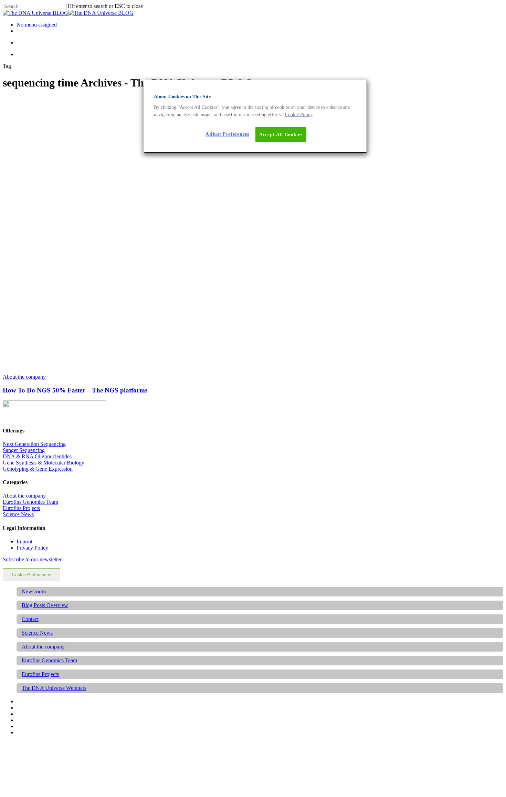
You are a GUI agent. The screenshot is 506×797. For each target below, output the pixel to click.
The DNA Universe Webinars (54, 688)
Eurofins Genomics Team (30, 502)
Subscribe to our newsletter (32, 559)
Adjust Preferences (227, 134)
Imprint (24, 541)
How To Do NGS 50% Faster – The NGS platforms (75, 390)
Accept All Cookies (281, 134)
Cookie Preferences (31, 574)
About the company (24, 377)
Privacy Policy (32, 548)
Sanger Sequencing (24, 450)
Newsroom (34, 591)
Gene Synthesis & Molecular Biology (43, 463)
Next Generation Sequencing (34, 444)
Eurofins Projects (21, 508)
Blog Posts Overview (45, 605)
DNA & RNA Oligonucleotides (37, 456)
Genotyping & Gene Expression (38, 469)
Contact (30, 619)
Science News (18, 514)
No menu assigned (37, 25)
